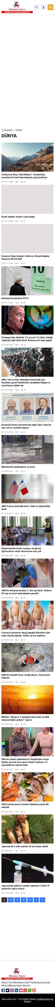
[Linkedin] (16, 990)
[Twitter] (7, 990)
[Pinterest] (25, 990)
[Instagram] (12, 990)
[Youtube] (21, 990)
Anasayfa (8, 130)
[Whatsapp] (29, 990)
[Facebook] (3, 990)
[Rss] (34, 990)
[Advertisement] (27, 43)
